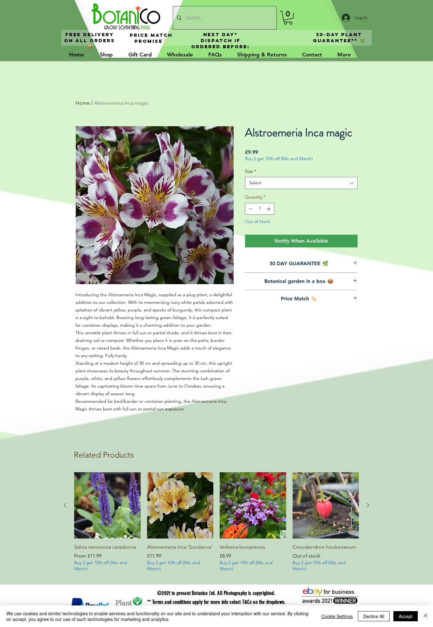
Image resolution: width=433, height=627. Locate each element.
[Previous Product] (65, 505)
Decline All (373, 616)
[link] (288, 18)
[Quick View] (107, 505)
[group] (216, 526)
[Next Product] (368, 505)
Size (250, 171)
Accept (405, 616)
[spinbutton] (259, 208)
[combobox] (301, 183)
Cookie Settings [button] (337, 616)
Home (82, 103)
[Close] (425, 616)
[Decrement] (250, 208)
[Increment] (269, 208)
